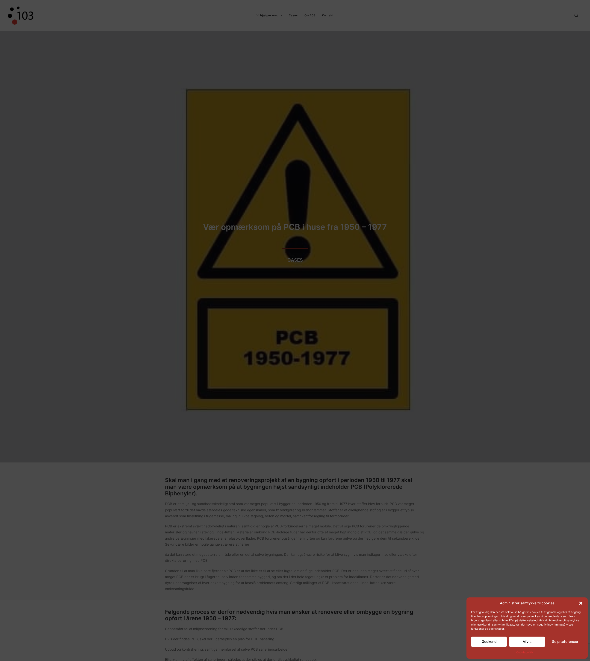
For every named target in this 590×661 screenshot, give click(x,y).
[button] (580, 603)
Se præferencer (565, 641)
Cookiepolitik (524, 652)
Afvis (527, 641)
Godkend (489, 641)
